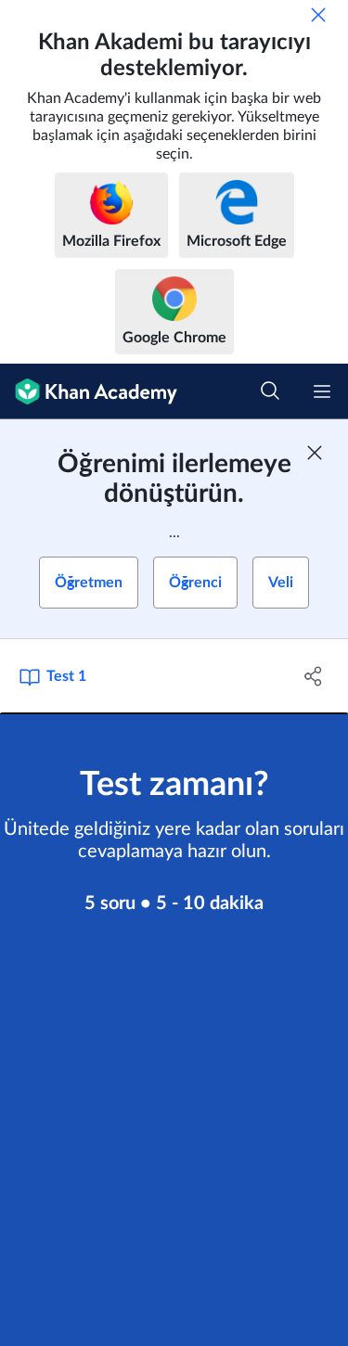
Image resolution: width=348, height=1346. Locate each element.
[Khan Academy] (88, 391)
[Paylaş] (313, 676)
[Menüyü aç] (322, 391)
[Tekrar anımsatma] (318, 15)
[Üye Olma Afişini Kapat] (314, 452)
